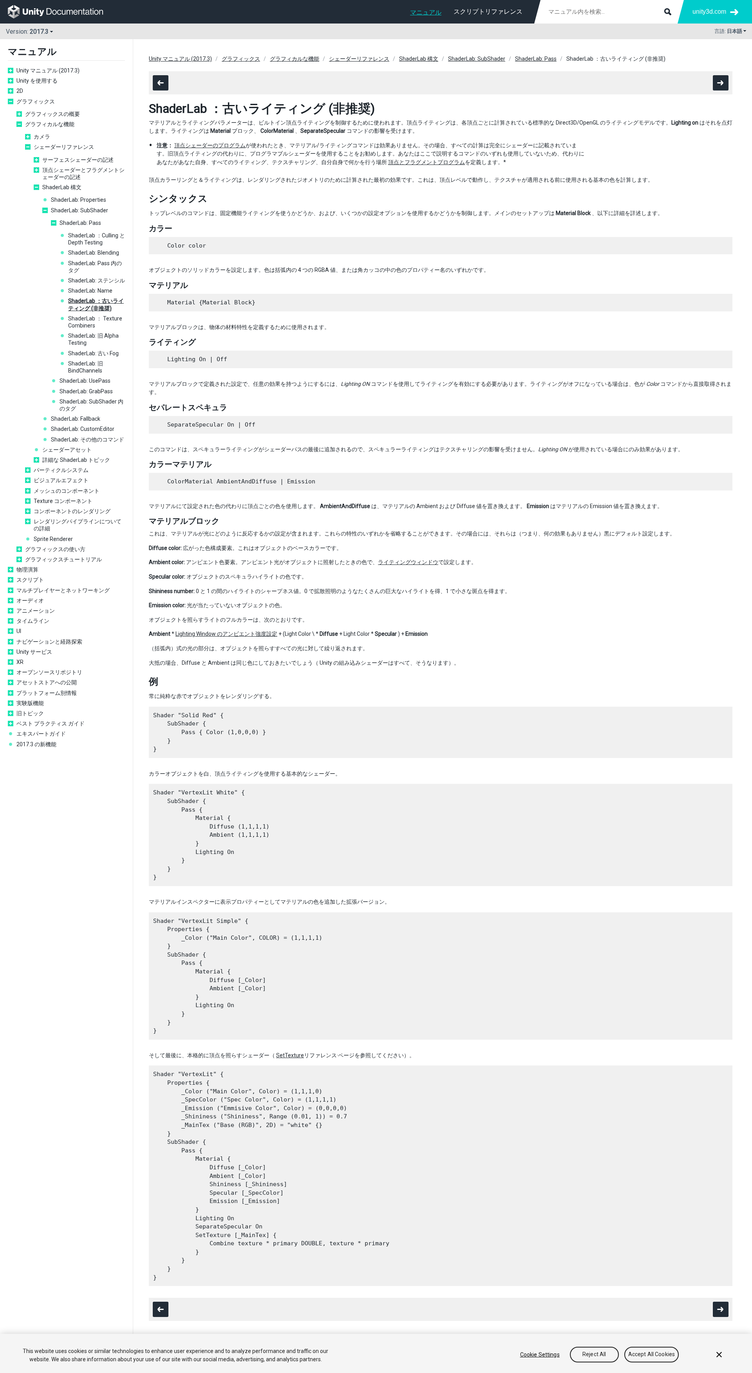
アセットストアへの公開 (46, 682)
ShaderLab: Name (90, 291)
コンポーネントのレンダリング (72, 511)
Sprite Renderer (53, 539)
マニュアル (425, 12)
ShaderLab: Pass (80, 223)
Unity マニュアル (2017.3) (48, 70)
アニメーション (35, 611)
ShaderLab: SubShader (79, 210)
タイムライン (32, 621)
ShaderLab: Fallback (75, 419)
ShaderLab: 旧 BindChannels (85, 367)
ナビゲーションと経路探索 (49, 642)
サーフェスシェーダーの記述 (78, 160)
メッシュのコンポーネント (66, 491)
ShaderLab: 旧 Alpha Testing (93, 339)
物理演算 (27, 569)
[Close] (719, 1354)
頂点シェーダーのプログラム (210, 145)
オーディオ (30, 600)
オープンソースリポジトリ (49, 672)
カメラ (42, 137)
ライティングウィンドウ (408, 562)
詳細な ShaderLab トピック (76, 460)
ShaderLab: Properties (78, 200)
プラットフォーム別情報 (46, 693)
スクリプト (30, 580)
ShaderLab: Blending (93, 253)
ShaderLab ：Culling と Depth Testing (96, 239)
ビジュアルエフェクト (61, 480)
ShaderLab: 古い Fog (93, 353)
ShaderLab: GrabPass (86, 391)
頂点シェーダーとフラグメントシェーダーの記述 (83, 173)
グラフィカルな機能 (49, 124)
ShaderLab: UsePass (85, 381)
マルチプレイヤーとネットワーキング (63, 590)
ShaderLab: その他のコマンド (87, 439)
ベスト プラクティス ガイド (50, 723)
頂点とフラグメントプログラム (426, 162)
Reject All (594, 1354)
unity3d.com (709, 11)
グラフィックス (35, 101)
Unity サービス (34, 652)
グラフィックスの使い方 (55, 549)
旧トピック (30, 713)
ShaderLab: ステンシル (96, 280)
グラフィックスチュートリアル (63, 559)
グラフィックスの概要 (52, 114)
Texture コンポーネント (63, 501)
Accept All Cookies (651, 1354)
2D (19, 91)
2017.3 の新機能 (36, 744)
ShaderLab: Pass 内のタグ (95, 266)
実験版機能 (30, 703)
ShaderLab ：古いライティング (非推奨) (96, 304)
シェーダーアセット (67, 450)
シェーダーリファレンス (64, 147)
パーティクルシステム (61, 470)
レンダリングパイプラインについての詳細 (77, 525)
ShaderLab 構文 (61, 187)
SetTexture (290, 1055)
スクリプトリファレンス (488, 11)
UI (18, 631)
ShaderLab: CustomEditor (82, 429)
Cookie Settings (540, 1354)
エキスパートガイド (41, 734)
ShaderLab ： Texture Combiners (95, 322)
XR (20, 662)
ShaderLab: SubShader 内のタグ (91, 405)
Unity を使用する (37, 81)
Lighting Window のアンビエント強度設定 (226, 634)
